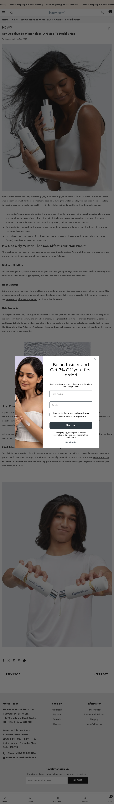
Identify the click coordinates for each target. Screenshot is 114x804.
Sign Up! (70, 425)
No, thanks (70, 442)
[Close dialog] (95, 359)
